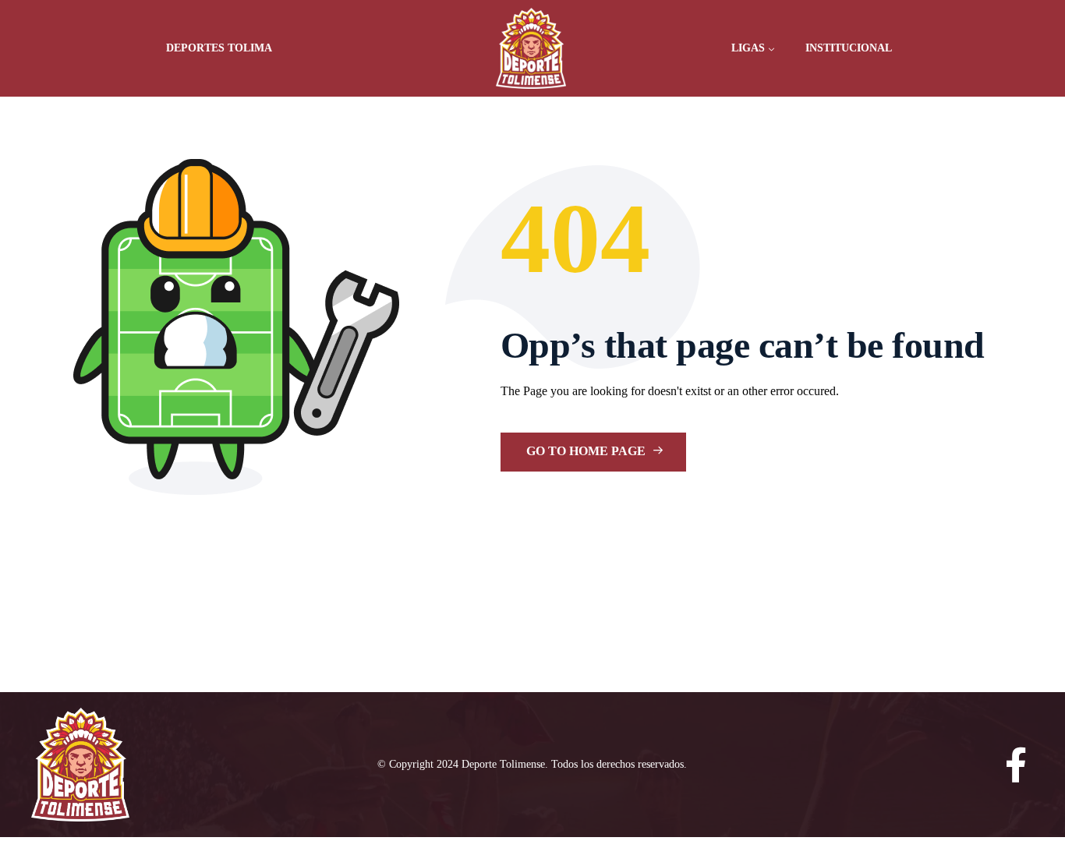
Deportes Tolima (219, 48)
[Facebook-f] (1016, 765)
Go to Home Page (587, 451)
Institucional (848, 48)
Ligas (748, 48)
